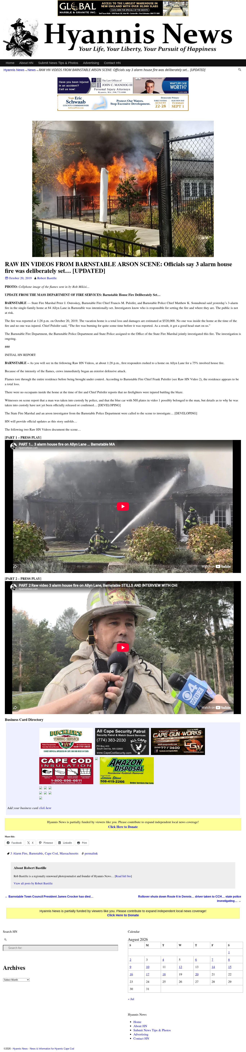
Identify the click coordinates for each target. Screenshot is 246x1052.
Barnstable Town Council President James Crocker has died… (49, 896)
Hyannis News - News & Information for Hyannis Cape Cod (43, 1048)
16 (131, 974)
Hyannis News (14, 70)
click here (45, 808)
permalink (91, 853)
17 (147, 974)
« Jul (131, 999)
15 (229, 967)
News (32, 70)
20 (196, 974)
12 (180, 967)
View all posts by (33, 883)
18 (164, 974)
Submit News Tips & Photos (58, 63)
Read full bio (123, 876)
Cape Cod (51, 853)
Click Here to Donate (123, 826)
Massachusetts (69, 853)
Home (10, 63)
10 (147, 967)
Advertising (91, 63)
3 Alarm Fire (18, 853)
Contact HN (112, 63)
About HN (26, 63)
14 (213, 967)
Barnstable (36, 853)
